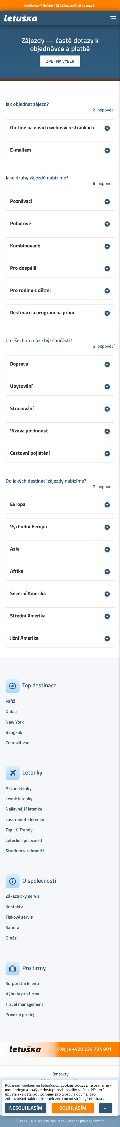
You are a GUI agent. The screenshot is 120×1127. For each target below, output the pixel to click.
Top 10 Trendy (19, 829)
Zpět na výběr (60, 61)
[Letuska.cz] (21, 18)
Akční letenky (19, 788)
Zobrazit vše (17, 742)
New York (15, 722)
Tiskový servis (19, 917)
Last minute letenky (25, 819)
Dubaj (11, 711)
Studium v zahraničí (25, 850)
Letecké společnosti (25, 840)
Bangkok (14, 732)
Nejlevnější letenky (24, 808)
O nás (11, 937)
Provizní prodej (20, 1014)
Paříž (10, 701)
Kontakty (14, 906)
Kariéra (12, 927)
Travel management (24, 1004)
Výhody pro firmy (22, 993)
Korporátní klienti (22, 983)
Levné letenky (19, 798)
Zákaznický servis (23, 896)
